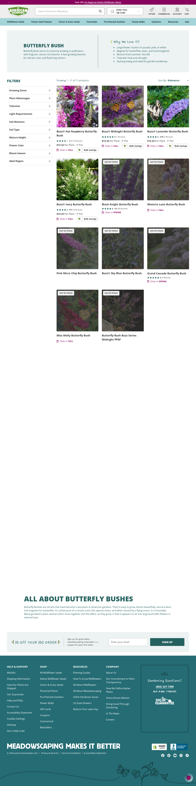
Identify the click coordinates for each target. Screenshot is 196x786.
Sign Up (167, 642)
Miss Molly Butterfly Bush (73, 335)
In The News (112, 713)
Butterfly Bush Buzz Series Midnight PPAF (119, 337)
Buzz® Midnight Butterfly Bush (122, 131)
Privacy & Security (49, 753)
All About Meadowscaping (87, 691)
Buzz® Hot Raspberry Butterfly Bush (77, 133)
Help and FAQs (15, 700)
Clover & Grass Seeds (51, 684)
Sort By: (162, 80)
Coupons (45, 715)
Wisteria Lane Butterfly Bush (166, 204)
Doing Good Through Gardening (117, 705)
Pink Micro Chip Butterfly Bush (77, 273)
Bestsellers (46, 727)
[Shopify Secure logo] (159, 747)
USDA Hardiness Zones (85, 697)
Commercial (46, 721)
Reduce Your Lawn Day (85, 709)
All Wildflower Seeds (51, 672)
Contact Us (13, 706)
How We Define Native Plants (118, 690)
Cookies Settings (16, 718)
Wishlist (11, 672)
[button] (187, 11)
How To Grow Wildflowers (87, 678)
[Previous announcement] (8, 2)
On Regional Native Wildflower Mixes (103, 2)
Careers (110, 719)
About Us (111, 672)
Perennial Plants (49, 691)
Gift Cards (45, 709)
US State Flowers (82, 703)
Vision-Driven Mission (118, 697)
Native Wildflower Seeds (53, 678)
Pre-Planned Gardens (52, 697)
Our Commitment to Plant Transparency (120, 680)
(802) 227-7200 (165, 686)
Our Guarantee (15, 694)
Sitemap (11, 724)
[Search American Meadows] (100, 11)
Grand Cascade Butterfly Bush (166, 273)
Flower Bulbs (47, 703)
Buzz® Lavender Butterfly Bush (167, 131)
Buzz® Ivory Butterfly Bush (74, 204)
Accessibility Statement (19, 712)
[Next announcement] (187, 2)
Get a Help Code (16, 730)
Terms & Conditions (71, 753)
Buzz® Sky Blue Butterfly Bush (122, 273)
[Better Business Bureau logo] (179, 747)
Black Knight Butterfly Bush (120, 204)
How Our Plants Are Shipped (17, 686)
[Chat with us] (188, 777)
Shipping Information (18, 678)
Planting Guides (81, 672)
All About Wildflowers (84, 684)
